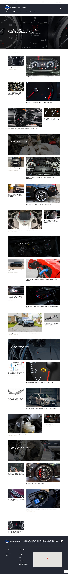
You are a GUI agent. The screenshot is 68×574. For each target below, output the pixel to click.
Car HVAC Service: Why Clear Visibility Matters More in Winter (20, 244)
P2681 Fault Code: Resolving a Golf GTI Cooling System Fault (39, 102)
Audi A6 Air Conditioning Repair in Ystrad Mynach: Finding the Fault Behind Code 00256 (43, 307)
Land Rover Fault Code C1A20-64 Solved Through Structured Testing (15, 168)
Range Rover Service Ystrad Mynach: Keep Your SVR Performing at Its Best (23, 128)
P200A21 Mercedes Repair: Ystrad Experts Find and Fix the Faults (39, 382)
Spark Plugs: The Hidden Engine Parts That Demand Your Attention (20, 142)
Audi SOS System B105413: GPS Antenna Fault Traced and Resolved (40, 76)
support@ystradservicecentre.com (55, 1)
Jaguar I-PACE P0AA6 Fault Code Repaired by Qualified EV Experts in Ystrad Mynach (41, 280)
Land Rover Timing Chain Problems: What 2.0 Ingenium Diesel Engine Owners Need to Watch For (15, 93)
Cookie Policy (21, 561)
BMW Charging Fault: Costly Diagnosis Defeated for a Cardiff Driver (20, 347)
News (27, 11)
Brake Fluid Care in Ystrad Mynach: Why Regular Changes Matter (21, 434)
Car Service (8, 11)
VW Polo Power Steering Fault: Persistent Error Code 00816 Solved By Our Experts (51, 221)
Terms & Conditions (22, 563)
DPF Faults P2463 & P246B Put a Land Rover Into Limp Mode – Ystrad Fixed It (16, 399)
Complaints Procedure (23, 564)
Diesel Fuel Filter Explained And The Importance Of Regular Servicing (51, 324)
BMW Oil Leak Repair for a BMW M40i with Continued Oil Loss (38, 204)
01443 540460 (44, 1)
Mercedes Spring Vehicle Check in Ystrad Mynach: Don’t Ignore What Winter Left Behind (15, 195)
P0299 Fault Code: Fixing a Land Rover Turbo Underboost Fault (16, 270)
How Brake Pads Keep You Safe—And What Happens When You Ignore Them (16, 474)
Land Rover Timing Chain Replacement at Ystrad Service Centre (16, 500)
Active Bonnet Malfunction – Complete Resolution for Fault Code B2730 (41, 408)
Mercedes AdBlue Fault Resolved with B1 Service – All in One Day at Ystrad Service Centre (41, 509)
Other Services (21, 11)
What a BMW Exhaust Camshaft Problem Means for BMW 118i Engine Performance (40, 178)
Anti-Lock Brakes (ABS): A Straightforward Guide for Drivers (50, 424)
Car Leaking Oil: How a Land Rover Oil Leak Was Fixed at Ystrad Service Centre (24, 333)
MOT (14, 11)
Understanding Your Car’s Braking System (35, 483)
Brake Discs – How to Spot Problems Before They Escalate (19, 448)
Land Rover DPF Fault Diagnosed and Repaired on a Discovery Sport (23, 30)
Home (20, 552)
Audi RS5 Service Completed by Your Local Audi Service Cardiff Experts (22, 230)
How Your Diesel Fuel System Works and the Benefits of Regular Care (16, 373)
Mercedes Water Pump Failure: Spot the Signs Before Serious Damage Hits (51, 119)
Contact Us (32, 11)
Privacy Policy (21, 560)
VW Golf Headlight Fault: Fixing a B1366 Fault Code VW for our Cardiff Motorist (15, 297)
